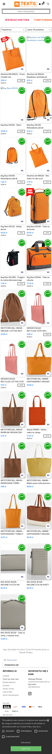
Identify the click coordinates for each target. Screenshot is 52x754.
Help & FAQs (7, 692)
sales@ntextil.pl (34, 687)
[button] (39, 4)
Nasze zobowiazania (11, 695)
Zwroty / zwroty (8, 689)
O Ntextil (6, 676)
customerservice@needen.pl (39, 682)
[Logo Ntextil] (25, 4)
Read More (37, 727)
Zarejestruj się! (12, 665)
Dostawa (6, 686)
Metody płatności (9, 682)
